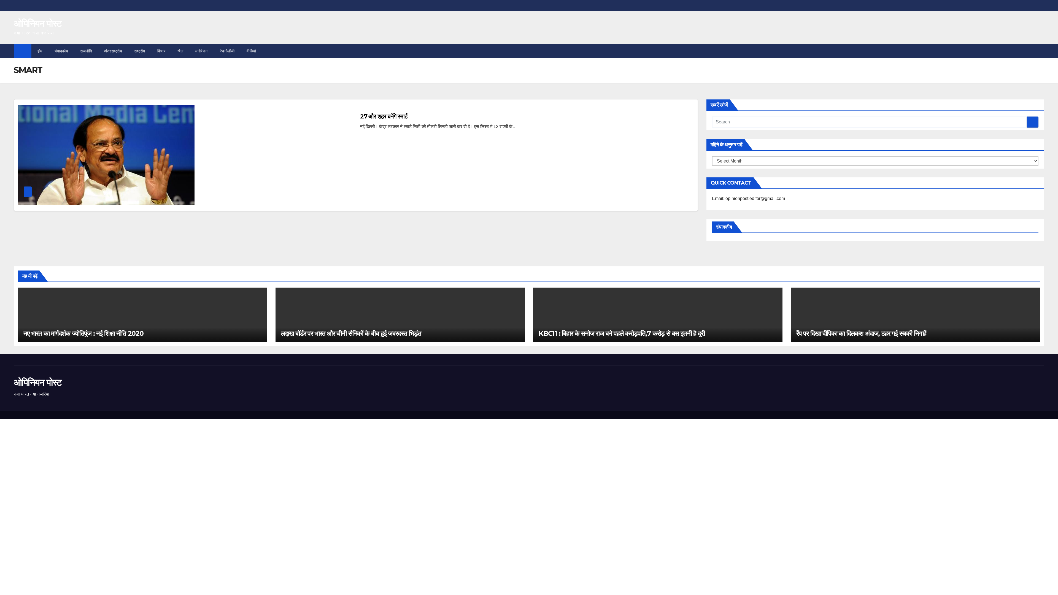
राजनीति (86, 50)
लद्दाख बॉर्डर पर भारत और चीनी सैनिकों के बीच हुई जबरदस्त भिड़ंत (351, 333)
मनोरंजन (201, 50)
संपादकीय (61, 50)
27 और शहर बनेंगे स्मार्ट (384, 116)
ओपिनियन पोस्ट (37, 23)
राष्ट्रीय (139, 50)
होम (39, 50)
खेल (180, 50)
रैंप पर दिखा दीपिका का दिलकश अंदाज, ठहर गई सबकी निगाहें (861, 333)
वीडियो (251, 50)
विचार (161, 50)
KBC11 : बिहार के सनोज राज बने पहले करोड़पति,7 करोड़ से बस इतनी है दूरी (622, 333)
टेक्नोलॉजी (227, 50)
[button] (1040, 50)
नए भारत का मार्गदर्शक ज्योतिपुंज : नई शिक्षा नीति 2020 (83, 333)
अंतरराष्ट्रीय (113, 50)
